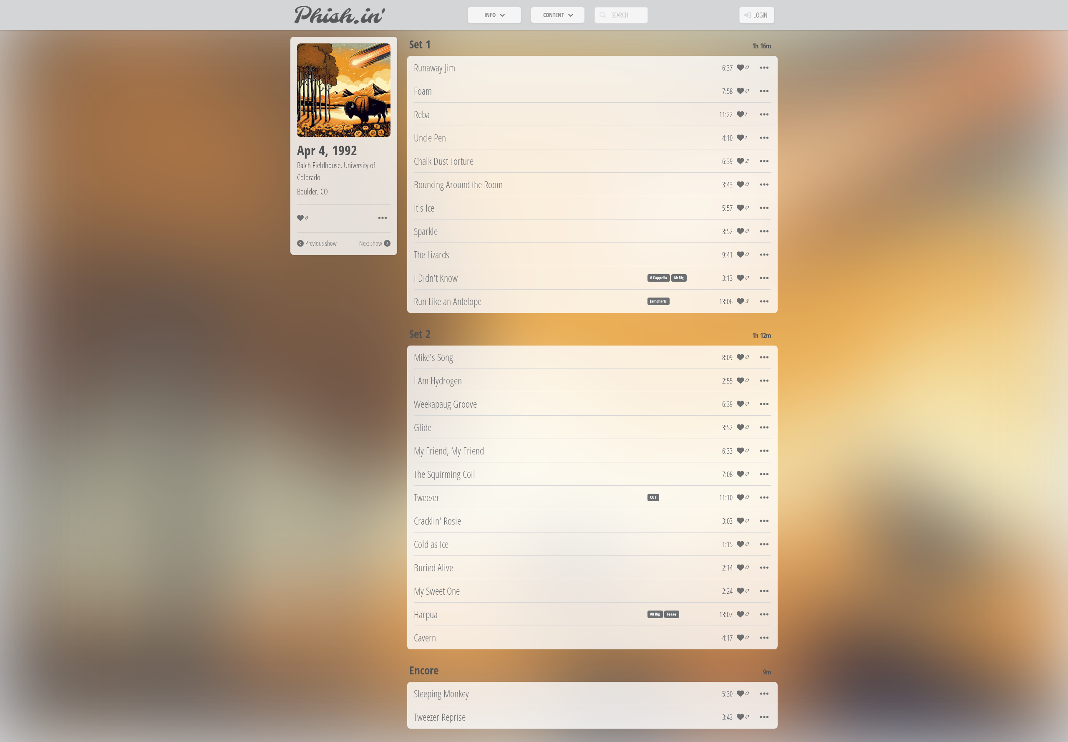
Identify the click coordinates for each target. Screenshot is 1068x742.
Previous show (321, 243)
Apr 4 (311, 150)
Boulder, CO (312, 191)
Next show (370, 243)
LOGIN (760, 15)
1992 (344, 150)
